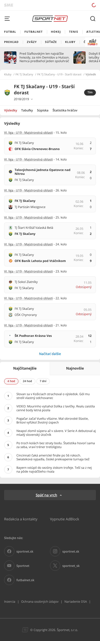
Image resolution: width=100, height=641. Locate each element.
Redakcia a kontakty (20, 519)
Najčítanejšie (24, 368)
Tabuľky (27, 110)
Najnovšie (75, 368)
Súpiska (42, 110)
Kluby (8, 74)
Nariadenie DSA (75, 601)
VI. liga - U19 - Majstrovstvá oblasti (28, 132)
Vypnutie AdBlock (64, 519)
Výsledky (10, 110)
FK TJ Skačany (24, 74)
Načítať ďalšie (50, 353)
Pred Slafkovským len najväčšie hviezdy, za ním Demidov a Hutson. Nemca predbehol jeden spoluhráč (44, 57)
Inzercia (9, 601)
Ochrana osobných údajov (39, 601)
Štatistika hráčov (65, 110)
